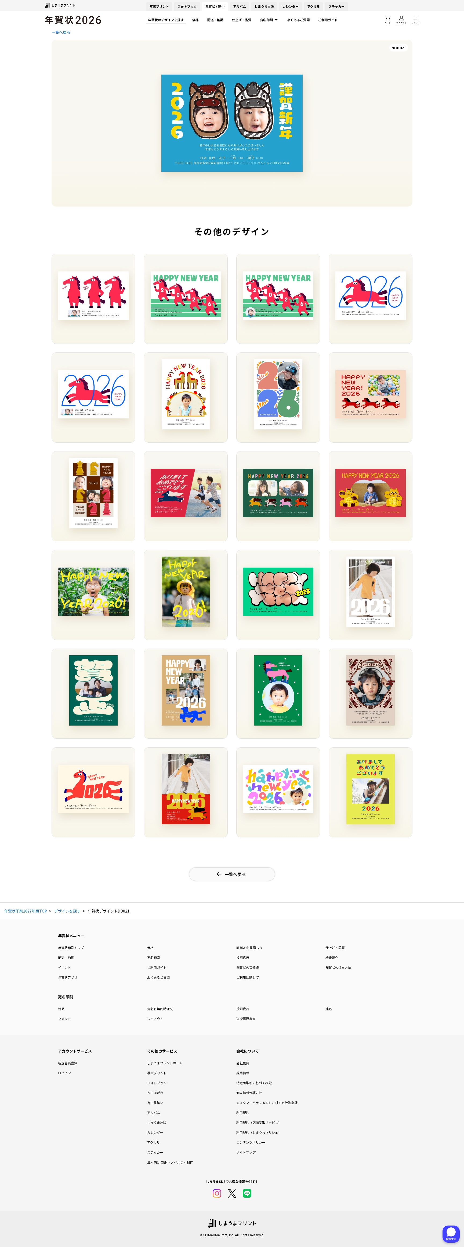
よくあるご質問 (298, 19)
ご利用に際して (247, 977)
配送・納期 (215, 19)
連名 (328, 1008)
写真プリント (156, 1073)
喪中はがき (155, 1092)
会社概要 (242, 1063)
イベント (64, 967)
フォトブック (187, 6)
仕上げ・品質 (241, 19)
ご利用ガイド (328, 19)
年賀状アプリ (67, 977)
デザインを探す (67, 911)
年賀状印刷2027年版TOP (25, 911)
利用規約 (242, 1112)
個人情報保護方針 (249, 1092)
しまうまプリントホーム (165, 1063)
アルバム (239, 6)
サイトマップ (246, 1152)
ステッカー (336, 6)
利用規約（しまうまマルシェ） (258, 1132)
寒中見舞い (155, 1102)
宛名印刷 (266, 19)
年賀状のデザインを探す (166, 19)
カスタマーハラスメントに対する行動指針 (267, 1102)
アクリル (313, 6)
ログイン (64, 1073)
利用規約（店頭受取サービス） (258, 1122)
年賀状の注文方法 (338, 967)
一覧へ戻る (61, 32)
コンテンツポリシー (250, 1142)
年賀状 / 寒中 (214, 6)
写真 (159, 6)
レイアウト (155, 1018)
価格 (195, 19)
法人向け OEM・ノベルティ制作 (170, 1162)
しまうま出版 (264, 6)
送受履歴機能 (246, 1018)
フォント (64, 1018)
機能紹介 (331, 957)
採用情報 (242, 1073)
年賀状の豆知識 (247, 967)
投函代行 (242, 957)
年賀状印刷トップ (71, 947)
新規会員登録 (67, 1063)
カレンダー (290, 6)
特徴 (61, 1008)
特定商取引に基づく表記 (254, 1082)
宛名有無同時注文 (160, 1008)
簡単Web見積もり (249, 947)
